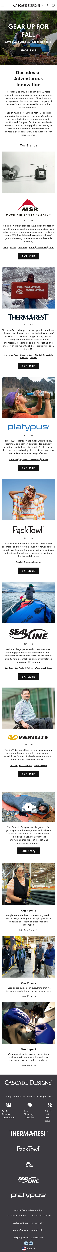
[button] (47, 5)
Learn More (26, 996)
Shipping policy (20, 1237)
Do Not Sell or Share (41, 1215)
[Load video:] (28, 807)
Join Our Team (26, 930)
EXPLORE (28, 256)
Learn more (8, 1117)
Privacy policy (38, 1222)
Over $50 (29, 1117)
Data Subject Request (16, 1215)
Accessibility (37, 1237)
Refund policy (38, 1230)
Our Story (29, 851)
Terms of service (20, 1230)
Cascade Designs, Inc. (32, 1210)
